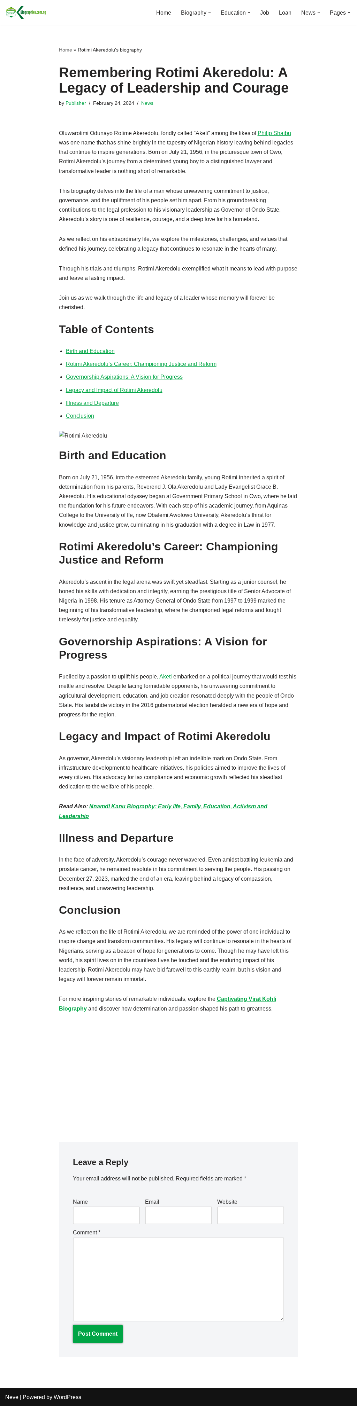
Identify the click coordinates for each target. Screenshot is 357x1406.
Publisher (76, 103)
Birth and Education (90, 351)
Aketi (166, 677)
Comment (86, 1232)
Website (227, 1202)
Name (80, 1202)
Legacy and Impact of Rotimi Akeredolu (114, 390)
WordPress (67, 1397)
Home (163, 13)
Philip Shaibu (274, 133)
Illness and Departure (92, 403)
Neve (11, 1397)
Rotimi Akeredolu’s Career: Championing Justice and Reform (141, 364)
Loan (285, 13)
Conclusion (80, 416)
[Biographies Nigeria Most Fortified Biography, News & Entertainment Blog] (26, 12)
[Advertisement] (178, 1072)
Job (264, 13)
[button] (209, 12)
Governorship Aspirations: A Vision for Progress (124, 377)
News (147, 103)
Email (152, 1202)
